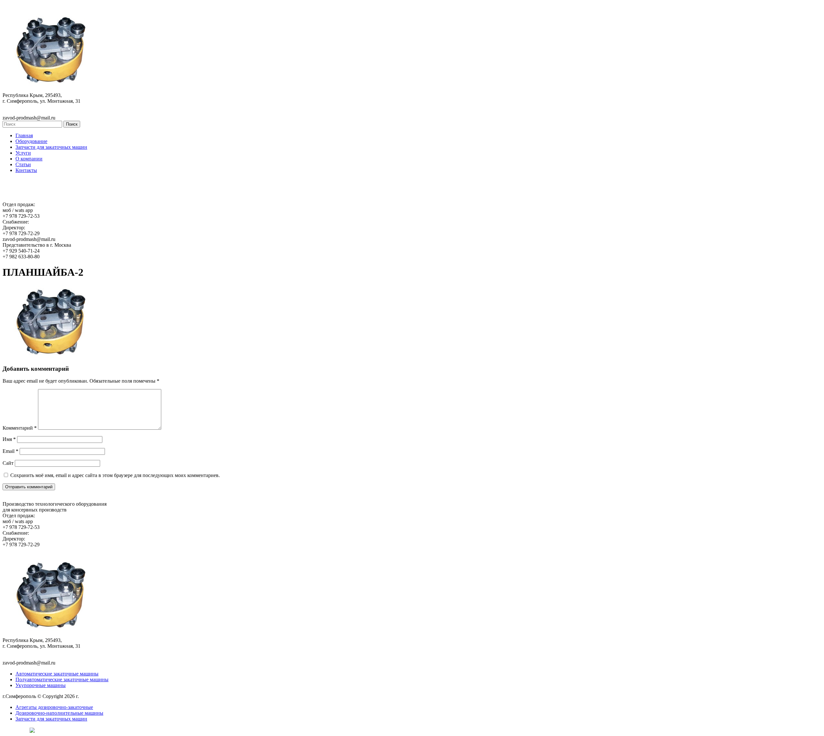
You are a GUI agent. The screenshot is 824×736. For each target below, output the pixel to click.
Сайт (8, 463)
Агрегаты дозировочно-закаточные (54, 707)
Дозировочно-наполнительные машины (59, 713)
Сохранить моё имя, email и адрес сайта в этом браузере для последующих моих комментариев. (115, 475)
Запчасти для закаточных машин (51, 147)
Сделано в (14, 729)
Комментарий (20, 428)
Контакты (26, 170)
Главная (24, 135)
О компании (28, 158)
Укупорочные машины (40, 685)
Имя (9, 439)
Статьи (23, 164)
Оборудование (31, 141)
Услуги (23, 153)
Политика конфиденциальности (115, 696)
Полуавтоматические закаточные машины (61, 679)
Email (10, 451)
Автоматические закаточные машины (56, 673)
